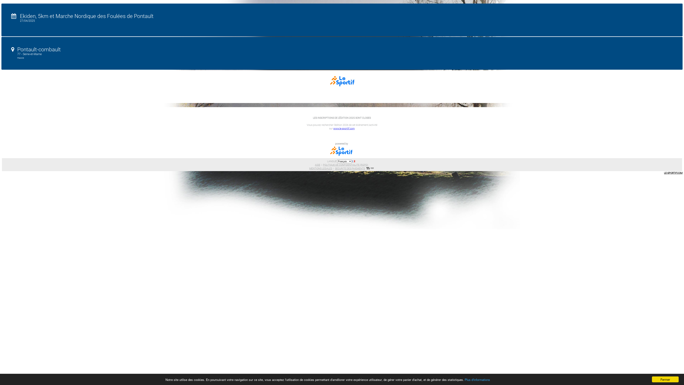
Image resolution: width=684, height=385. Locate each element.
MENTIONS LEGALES (320, 168)
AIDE (317, 164)
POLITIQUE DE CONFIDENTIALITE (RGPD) (345, 164)
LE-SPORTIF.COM (673, 172)
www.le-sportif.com (344, 128)
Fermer (665, 379)
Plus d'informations (477, 379)
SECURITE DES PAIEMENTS (350, 168)
